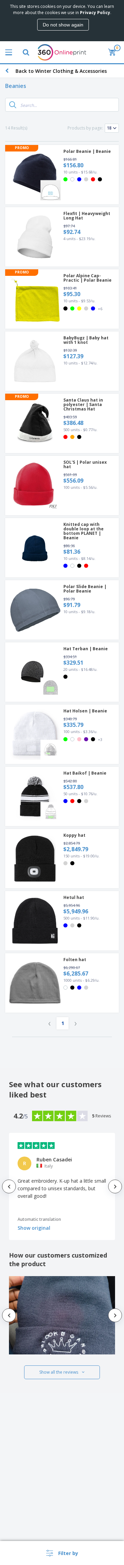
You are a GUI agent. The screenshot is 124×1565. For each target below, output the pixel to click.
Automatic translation (39, 1219)
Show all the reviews (58, 1372)
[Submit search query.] (12, 104)
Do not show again (63, 24)
